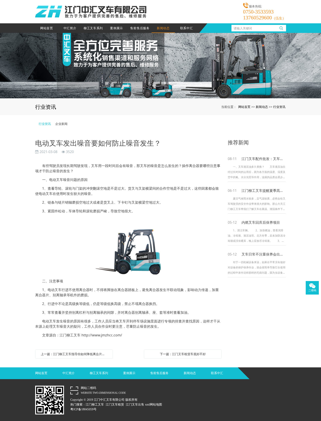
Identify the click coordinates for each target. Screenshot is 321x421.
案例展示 (116, 28)
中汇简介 (70, 28)
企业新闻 (61, 124)
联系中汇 (186, 28)
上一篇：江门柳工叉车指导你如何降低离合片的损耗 (75, 354)
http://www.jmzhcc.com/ (101, 335)
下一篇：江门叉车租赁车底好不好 (183, 354)
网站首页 (46, 28)
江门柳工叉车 (95, 404)
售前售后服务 (139, 28)
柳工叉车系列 (93, 28)
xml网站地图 (153, 404)
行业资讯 (279, 107)
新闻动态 (163, 28)
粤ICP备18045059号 (83, 409)
